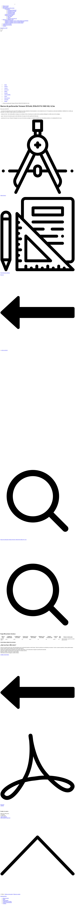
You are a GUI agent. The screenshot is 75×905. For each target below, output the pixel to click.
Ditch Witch (10, 16)
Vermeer (9, 17)
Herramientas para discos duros (8, 8)
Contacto (4, 25)
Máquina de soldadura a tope (8, 19)
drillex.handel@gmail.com (5, 817)
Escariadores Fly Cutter (12, 11)
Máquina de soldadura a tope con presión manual (14, 22)
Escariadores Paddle (11, 12)
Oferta (4, 899)
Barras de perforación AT (12, 18)
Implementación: (3, 896)
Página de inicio (6, 5)
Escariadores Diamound (12, 10)
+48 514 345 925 (4, 350)
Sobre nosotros (5, 6)
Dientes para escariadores (10, 14)
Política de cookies (16, 894)
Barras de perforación (9, 15)
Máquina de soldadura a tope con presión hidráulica (14, 21)
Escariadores (7, 9)
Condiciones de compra (7, 23)
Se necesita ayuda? (3, 27)
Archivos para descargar (7, 24)
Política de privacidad (9, 894)
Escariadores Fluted (11, 13)
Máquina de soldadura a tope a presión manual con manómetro (16, 20)
